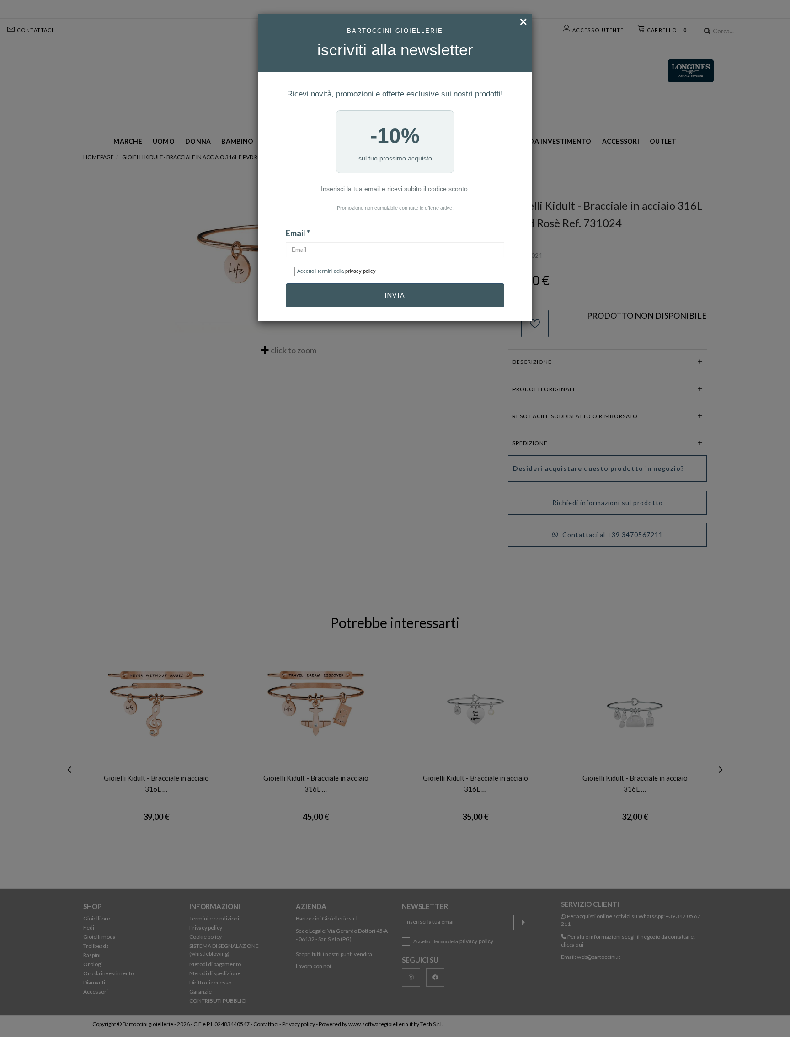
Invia (394, 295)
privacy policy (360, 271)
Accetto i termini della (336, 271)
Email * (298, 233)
